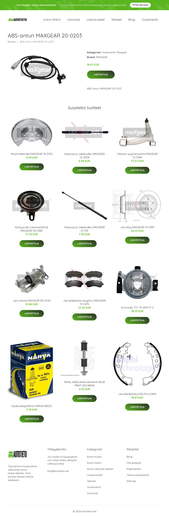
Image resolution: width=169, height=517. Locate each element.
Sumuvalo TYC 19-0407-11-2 (137, 307)
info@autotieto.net (58, 471)
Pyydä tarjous (140, 5)
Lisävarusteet (95, 20)
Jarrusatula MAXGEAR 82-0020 (32, 300)
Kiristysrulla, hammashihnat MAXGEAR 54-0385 (31, 229)
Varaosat (73, 20)
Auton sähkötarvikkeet (100, 468)
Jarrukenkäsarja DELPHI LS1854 (137, 394)
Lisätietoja (101, 74)
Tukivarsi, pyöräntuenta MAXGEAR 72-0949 (137, 155)
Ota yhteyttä (134, 462)
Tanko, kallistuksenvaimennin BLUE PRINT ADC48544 (84, 383)
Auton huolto (94, 456)
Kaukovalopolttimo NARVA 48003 (32, 406)
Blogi (131, 20)
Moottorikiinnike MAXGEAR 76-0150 (31, 154)
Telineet (116, 20)
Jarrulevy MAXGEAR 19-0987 (137, 227)
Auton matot (52, 20)
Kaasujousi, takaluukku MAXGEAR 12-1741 (84, 229)
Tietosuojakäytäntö (138, 475)
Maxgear (122, 52)
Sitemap (131, 481)
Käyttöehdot (134, 468)
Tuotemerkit (150, 20)
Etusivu (12, 41)
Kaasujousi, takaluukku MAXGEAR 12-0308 (84, 155)
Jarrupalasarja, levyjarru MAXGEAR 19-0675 (84, 302)
